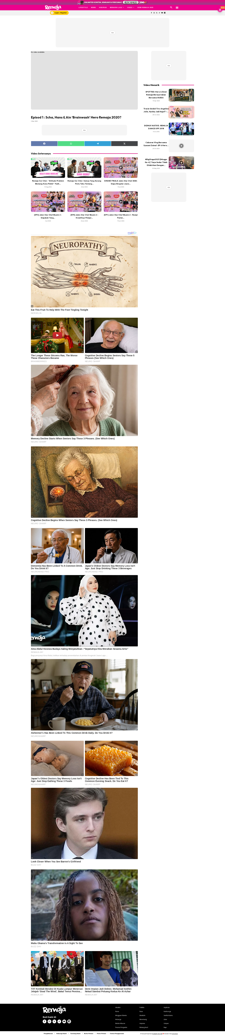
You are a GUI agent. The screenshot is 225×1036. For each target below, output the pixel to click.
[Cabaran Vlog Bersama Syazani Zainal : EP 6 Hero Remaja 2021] (181, 145)
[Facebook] (151, 13)
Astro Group (175, 1033)
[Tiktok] (159, 13)
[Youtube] (162, 13)
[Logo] (53, 7)
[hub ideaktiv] (177, 6)
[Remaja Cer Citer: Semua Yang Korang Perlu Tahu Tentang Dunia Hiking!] (84, 167)
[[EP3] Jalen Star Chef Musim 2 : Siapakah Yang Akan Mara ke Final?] (48, 201)
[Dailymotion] (164, 13)
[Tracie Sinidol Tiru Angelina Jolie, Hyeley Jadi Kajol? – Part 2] (181, 112)
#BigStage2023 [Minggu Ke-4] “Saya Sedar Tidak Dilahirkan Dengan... (156, 162)
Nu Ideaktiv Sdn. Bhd (157, 1033)
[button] (171, 7)
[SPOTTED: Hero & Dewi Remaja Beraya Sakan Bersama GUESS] (181, 95)
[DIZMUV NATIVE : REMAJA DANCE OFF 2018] (181, 129)
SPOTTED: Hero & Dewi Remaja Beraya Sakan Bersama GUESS (156, 95)
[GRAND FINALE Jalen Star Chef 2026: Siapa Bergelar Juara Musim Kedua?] (121, 167)
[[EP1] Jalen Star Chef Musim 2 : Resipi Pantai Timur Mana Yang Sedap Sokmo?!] (121, 201)
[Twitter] (156, 13)
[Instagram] (154, 13)
